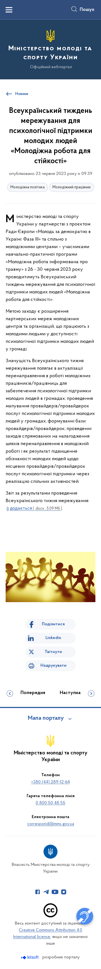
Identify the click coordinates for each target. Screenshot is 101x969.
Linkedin (53, 638)
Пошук (87, 9)
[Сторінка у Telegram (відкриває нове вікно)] (46, 892)
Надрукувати (53, 665)
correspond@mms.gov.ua (50, 824)
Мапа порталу (46, 718)
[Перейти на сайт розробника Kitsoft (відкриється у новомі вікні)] (30, 957)
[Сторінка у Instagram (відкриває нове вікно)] (63, 892)
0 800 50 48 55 (50, 803)
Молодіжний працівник (71, 187)
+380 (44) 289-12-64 (50, 782)
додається (36, 508)
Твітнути (53, 652)
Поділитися (53, 624)
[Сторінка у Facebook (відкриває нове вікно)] (37, 892)
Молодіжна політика (27, 187)
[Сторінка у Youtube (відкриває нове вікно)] (55, 892)
